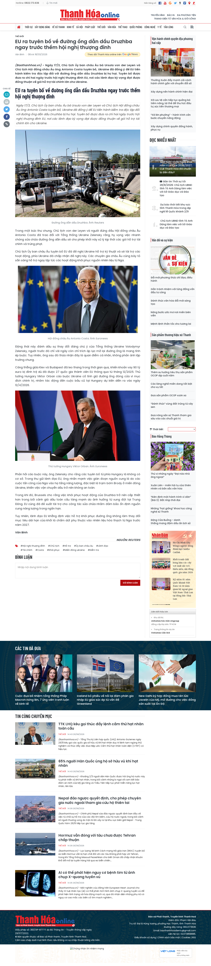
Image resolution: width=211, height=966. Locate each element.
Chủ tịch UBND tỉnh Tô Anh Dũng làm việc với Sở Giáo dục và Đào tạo (176, 224)
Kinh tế (70, 27)
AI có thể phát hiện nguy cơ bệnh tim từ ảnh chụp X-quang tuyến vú (96, 875)
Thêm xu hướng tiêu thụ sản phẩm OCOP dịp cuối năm (172, 374)
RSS (194, 937)
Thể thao (122, 27)
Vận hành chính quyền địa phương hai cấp (172, 41)
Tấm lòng (168, 27)
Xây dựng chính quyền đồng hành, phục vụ (172, 128)
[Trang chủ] (18, 27)
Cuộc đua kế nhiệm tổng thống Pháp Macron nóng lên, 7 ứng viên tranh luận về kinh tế (42, 699)
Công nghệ (149, 27)
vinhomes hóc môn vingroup (165, 621)
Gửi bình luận (130, 582)
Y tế (160, 27)
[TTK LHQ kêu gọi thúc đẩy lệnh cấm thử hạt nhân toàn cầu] (35, 735)
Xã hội (79, 27)
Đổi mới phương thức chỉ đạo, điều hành (171, 279)
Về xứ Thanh (58, 27)
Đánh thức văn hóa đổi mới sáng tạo (171, 302)
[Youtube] (165, 3)
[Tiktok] (180, 3)
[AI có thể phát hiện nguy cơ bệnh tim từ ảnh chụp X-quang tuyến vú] (35, 883)
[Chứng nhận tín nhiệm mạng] (87, 949)
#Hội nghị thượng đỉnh (33, 545)
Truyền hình (158, 15)
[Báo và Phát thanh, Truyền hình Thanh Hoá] (90, 15)
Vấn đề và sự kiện (162, 240)
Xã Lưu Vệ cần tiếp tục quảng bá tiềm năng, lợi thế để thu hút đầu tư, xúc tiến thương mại (171, 103)
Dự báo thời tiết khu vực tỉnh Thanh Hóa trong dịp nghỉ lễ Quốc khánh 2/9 (175, 208)
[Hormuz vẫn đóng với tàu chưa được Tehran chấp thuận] (35, 846)
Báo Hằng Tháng (161, 436)
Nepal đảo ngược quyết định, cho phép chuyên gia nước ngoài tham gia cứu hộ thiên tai (99, 800)
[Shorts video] (194, 3)
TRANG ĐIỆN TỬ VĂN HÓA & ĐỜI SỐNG (175, 18)
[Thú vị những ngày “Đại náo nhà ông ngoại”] (173, 456)
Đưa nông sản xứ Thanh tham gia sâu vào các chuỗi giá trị (171, 417)
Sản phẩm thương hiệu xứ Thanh (171, 335)
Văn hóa (112, 27)
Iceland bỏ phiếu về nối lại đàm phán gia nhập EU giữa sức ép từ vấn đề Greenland (105, 699)
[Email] (7, 94)
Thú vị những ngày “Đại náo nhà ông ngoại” (170, 475)
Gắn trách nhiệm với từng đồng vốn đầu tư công (172, 291)
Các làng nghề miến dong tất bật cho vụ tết (171, 385)
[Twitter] (175, 3)
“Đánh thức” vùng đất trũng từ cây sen (172, 405)
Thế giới (101, 27)
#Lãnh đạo (102, 545)
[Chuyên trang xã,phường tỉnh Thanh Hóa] (189, 3)
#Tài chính (26, 550)
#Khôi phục (53, 550)
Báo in (171, 15)
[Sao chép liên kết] (7, 124)
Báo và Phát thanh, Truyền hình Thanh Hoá (45, 921)
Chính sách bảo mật (169, 937)
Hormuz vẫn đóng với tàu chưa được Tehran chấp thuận (97, 837)
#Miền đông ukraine (74, 550)
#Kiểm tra (93, 550)
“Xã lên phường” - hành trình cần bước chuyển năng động (171, 116)
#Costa (39, 550)
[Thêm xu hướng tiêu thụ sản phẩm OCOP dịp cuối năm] (173, 354)
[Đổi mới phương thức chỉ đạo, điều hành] (173, 259)
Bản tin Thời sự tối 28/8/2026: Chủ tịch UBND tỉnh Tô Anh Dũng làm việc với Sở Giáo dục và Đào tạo (176, 188)
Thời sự (29, 27)
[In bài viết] (7, 102)
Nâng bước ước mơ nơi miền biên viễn (171, 314)
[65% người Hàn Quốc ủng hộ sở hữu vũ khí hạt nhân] (35, 771)
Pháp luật (90, 27)
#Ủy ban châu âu (83, 545)
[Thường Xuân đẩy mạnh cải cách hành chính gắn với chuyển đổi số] (173, 62)
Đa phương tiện (186, 15)
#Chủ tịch (53, 545)
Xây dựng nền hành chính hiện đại (171, 91)
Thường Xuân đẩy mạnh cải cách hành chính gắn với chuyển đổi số (171, 82)
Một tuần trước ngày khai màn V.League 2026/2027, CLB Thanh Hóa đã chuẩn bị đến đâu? (176, 167)
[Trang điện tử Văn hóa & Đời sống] (184, 3)
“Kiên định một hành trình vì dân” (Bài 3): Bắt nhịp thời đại (171, 498)
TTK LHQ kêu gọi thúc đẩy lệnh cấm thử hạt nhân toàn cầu (100, 726)
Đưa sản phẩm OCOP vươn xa (168, 395)
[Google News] (170, 3)
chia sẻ (7, 88)
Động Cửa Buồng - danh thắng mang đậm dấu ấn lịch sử (170, 521)
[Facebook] (160, 3)
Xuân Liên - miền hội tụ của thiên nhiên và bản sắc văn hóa (171, 487)
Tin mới (53, 2)
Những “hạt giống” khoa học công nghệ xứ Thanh (171, 510)
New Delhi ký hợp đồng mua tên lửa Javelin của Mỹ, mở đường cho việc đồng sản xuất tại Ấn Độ (167, 699)
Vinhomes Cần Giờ (160, 632)
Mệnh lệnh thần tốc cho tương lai (171, 323)
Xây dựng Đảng (42, 27)
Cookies (186, 937)
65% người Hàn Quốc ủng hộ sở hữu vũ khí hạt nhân (98, 763)
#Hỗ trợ (66, 545)
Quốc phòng (136, 27)
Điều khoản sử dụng (145, 937)
